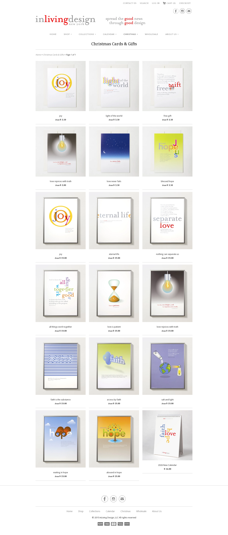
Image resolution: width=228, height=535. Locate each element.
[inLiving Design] (114, 21)
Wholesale (151, 34)
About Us (171, 34)
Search (144, 3)
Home (53, 34)
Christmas (131, 34)
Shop (68, 34)
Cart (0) (171, 3)
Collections (87, 34)
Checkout (185, 3)
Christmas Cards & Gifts (114, 44)
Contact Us (130, 3)
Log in (156, 3)
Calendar (109, 34)
